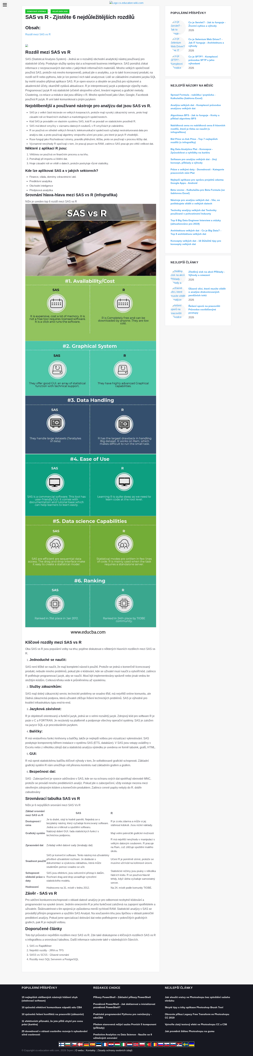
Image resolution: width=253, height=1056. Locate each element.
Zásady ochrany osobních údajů (114, 1050)
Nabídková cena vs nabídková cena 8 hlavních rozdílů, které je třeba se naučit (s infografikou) (198, 128)
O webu (79, 1050)
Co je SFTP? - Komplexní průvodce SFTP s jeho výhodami (203, 60)
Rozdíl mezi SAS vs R (38, 34)
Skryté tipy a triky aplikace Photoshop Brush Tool (194, 1007)
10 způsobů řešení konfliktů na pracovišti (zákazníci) (53, 1014)
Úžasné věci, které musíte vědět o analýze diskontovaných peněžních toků (207, 292)
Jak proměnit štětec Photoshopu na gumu (189, 1031)
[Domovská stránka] (126, 2)
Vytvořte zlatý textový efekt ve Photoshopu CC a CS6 (196, 1024)
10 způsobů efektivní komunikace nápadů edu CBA (52, 1007)
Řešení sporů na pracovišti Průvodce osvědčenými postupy (204, 309)
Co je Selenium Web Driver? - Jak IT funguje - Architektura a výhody (206, 42)
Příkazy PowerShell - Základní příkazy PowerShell (122, 997)
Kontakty (90, 1050)
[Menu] (5, 5)
